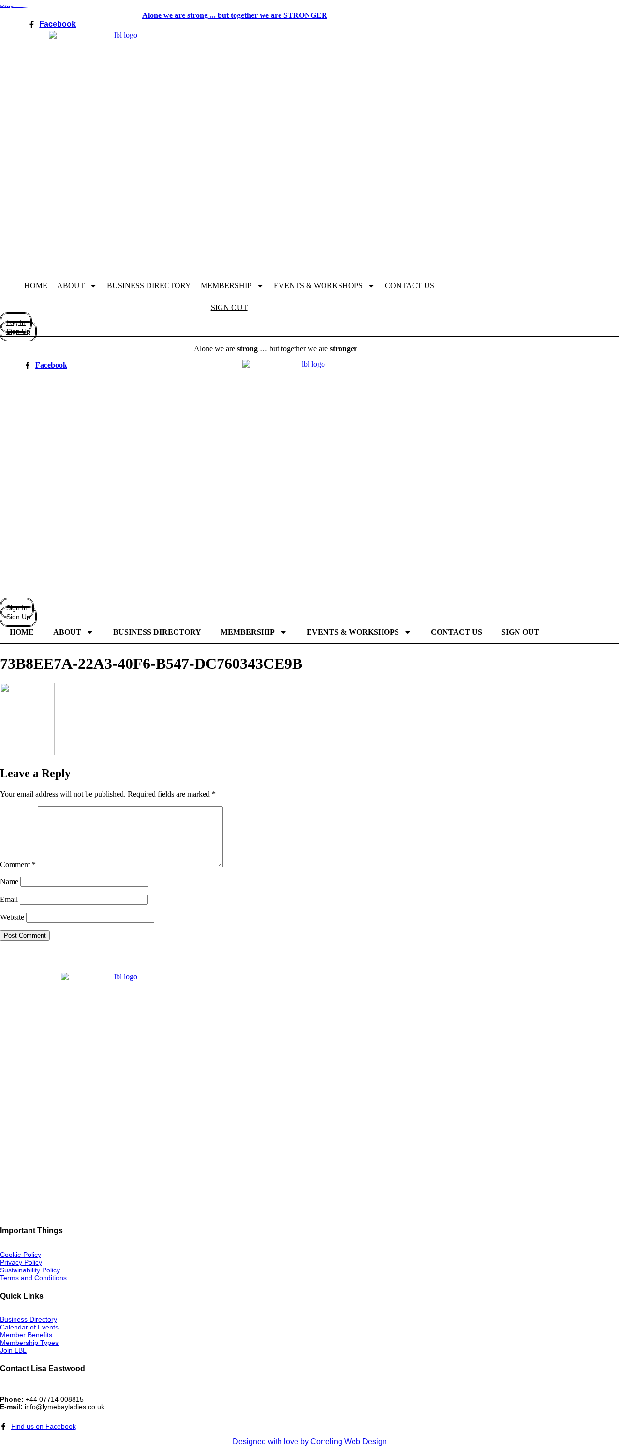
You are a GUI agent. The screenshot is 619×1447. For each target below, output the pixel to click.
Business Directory (149, 285)
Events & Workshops (318, 285)
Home (35, 285)
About (71, 285)
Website (12, 917)
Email (9, 899)
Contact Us (409, 285)
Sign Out (229, 307)
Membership (226, 285)
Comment (18, 864)
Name (9, 881)
